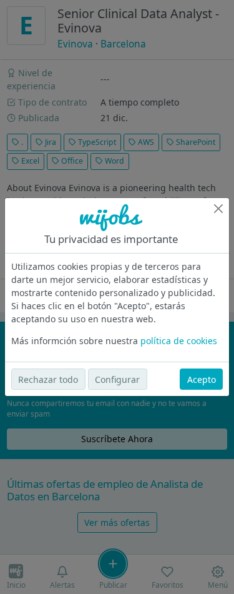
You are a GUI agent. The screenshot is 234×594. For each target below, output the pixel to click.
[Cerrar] (218, 208)
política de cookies (178, 341)
